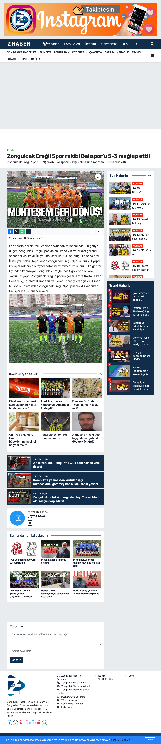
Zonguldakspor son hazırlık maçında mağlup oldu (86, 562)
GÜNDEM (45, 52)
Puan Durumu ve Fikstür (73, 696)
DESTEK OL (130, 44)
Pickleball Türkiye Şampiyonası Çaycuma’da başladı (21, 593)
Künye (131, 675)
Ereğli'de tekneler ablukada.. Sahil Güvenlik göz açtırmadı (141, 206)
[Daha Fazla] (28, 231)
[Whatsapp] (44, 722)
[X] (15, 722)
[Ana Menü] (152, 55)
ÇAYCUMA (95, 52)
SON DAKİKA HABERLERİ (22, 52)
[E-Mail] (30, 523)
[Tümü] (149, 175)
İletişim (90, 44)
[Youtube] (38, 722)
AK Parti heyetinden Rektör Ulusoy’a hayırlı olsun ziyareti (141, 237)
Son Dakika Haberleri (72, 703)
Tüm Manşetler (69, 700)
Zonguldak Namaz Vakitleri (75, 686)
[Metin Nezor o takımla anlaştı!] (55, 548)
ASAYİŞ (136, 52)
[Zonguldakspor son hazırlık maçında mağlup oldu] (87, 548)
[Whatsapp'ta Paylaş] (22, 231)
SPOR (25, 59)
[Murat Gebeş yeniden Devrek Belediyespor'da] (87, 579)
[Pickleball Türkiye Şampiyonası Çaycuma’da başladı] (24, 579)
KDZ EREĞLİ (79, 52)
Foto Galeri (72, 44)
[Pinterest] (21, 722)
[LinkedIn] (33, 722)
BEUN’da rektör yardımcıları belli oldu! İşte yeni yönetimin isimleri (141, 252)
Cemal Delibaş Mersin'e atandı (141, 221)
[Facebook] (9, 722)
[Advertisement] (80, 104)
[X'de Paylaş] (16, 231)
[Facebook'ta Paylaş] (10, 231)
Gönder (16, 659)
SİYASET (13, 59)
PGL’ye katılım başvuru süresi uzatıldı (23, 561)
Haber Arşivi (67, 707)
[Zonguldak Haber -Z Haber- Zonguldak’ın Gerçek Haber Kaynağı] (19, 43)
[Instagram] (27, 722)
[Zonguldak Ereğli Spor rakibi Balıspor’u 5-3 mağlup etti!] (55, 199)
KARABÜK (123, 52)
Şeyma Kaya (16, 238)
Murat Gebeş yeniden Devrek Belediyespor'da (86, 592)
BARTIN (109, 52)
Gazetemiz (109, 44)
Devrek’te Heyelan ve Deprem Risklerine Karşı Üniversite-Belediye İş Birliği (141, 190)
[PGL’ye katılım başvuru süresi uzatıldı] (24, 548)
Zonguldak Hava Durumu (74, 682)
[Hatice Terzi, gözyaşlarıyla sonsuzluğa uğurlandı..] (55, 579)
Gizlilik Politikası (106, 679)
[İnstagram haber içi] (80, 19)
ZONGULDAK (61, 52)
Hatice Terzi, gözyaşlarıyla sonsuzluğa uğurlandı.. (55, 593)
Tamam (150, 740)
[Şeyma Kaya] (17, 517)
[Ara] (152, 43)
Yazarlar (53, 44)
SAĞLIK (35, 59)
